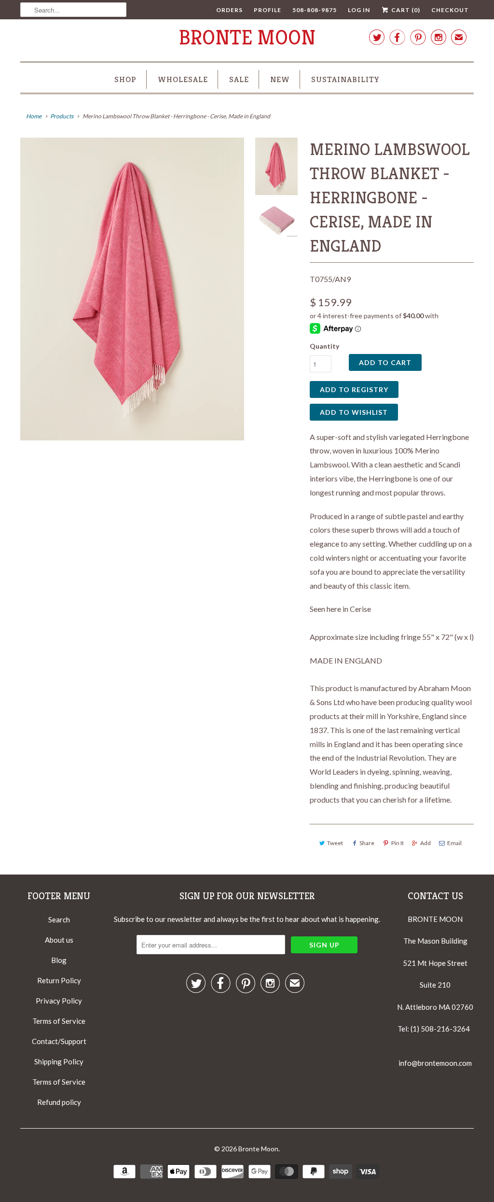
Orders (229, 10)
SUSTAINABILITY (345, 79)
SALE (239, 79)
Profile (267, 10)
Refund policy (59, 1102)
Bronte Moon (247, 37)
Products (61, 116)
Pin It (397, 843)
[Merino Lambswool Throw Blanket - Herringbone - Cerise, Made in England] (132, 289)
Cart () (405, 10)
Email (454, 843)
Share (366, 843)
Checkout (450, 10)
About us (59, 939)
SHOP (125, 79)
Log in (359, 10)
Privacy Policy (59, 1000)
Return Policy (59, 980)
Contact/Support (59, 1041)
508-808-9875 (314, 10)
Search (59, 919)
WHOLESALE (183, 79)
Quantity (324, 346)
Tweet (335, 843)
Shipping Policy (58, 1061)
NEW (280, 79)
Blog (59, 960)
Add (425, 843)
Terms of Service (58, 1021)
